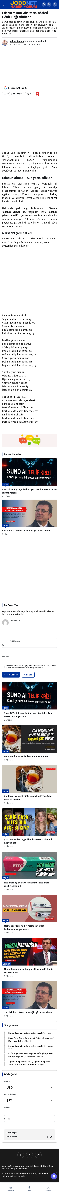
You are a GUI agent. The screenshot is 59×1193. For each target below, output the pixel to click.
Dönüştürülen (10, 1094)
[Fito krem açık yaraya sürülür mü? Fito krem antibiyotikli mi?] (29, 872)
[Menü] (5, 4)
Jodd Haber (7, 1173)
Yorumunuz (15, 620)
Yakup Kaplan (17, 41)
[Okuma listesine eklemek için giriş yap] (37, 94)
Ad (3, 645)
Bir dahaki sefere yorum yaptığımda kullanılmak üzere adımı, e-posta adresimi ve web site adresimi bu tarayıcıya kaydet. (31, 667)
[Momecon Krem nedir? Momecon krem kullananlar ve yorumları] (29, 915)
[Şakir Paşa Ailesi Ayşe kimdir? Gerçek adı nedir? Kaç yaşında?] (29, 829)
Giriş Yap (28, 675)
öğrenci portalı (17, 1176)
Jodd (43, 1064)
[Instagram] (38, 1155)
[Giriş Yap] (55, 4)
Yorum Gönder (11, 675)
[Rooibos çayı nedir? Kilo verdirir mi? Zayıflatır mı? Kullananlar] (29, 785)
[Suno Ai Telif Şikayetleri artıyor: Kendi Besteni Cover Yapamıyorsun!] (29, 478)
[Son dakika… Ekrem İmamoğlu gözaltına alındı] (29, 517)
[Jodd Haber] (23, 4)
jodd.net (30, 400)
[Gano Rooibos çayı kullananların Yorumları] (29, 744)
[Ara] (44, 4)
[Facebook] (20, 1155)
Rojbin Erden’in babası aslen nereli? (26, 1033)
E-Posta (5, 656)
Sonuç (7, 1119)
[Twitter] (29, 1155)
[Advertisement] (29, 124)
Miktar (7, 1081)
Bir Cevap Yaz (11, 605)
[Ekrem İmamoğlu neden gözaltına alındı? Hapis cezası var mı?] (29, 958)
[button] (49, 4)
